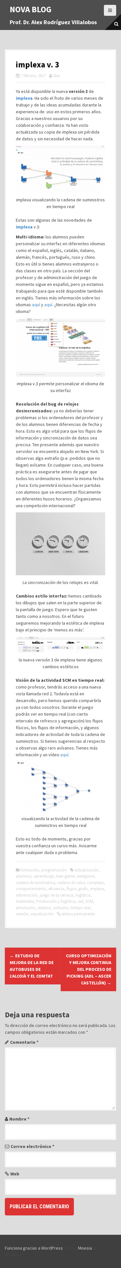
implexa (97, 888)
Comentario (24, 1042)
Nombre (19, 1119)
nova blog (31, 9)
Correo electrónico (32, 1146)
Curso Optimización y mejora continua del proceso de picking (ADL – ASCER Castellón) (88, 969)
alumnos (23, 876)
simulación (25, 908)
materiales (25, 901)
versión (22, 914)
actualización (86, 870)
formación (30, 870)
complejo (95, 882)
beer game (65, 876)
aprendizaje (44, 876)
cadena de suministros (35, 882)
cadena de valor (71, 882)
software (60, 908)
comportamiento (31, 888)
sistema (44, 908)
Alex (56, 75)
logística (83, 895)
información (26, 895)
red (80, 901)
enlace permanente (78, 914)
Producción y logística (56, 901)
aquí (36, 304)
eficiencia (56, 888)
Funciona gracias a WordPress (34, 1248)
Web (14, 1174)
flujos (71, 888)
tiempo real (80, 908)
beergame (85, 876)
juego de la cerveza (56, 895)
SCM (89, 901)
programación (54, 870)
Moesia (85, 1248)
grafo (83, 888)
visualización (42, 914)
